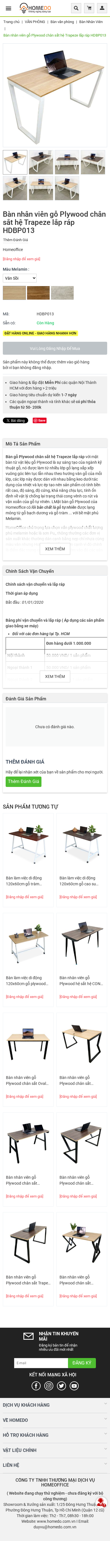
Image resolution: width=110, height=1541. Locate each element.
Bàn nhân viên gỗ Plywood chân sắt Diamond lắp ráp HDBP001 (75, 1280)
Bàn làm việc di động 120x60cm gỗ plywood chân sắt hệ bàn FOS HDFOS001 (26, 981)
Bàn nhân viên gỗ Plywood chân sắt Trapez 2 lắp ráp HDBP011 (28, 1280)
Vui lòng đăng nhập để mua (55, 348)
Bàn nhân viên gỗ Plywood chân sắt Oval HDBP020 (26, 1081)
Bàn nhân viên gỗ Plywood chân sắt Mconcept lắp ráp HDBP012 (75, 1081)
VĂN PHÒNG (35, 22)
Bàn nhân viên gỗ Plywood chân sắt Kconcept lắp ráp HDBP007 (75, 1180)
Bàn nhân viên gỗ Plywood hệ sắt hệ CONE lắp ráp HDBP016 (81, 981)
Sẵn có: (9, 323)
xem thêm (55, 549)
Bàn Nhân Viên (91, 22)
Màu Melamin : (16, 269)
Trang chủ (11, 22)
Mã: (6, 314)
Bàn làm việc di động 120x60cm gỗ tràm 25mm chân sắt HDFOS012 (24, 881)
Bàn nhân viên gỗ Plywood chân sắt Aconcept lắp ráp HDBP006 (21, 1180)
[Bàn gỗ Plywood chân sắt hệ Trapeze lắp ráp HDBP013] (55, 95)
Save (41, 420)
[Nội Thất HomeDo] (35, 8)
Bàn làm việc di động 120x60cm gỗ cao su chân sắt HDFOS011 (78, 881)
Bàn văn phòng (62, 22)
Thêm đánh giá (15, 240)
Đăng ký (81, 1363)
